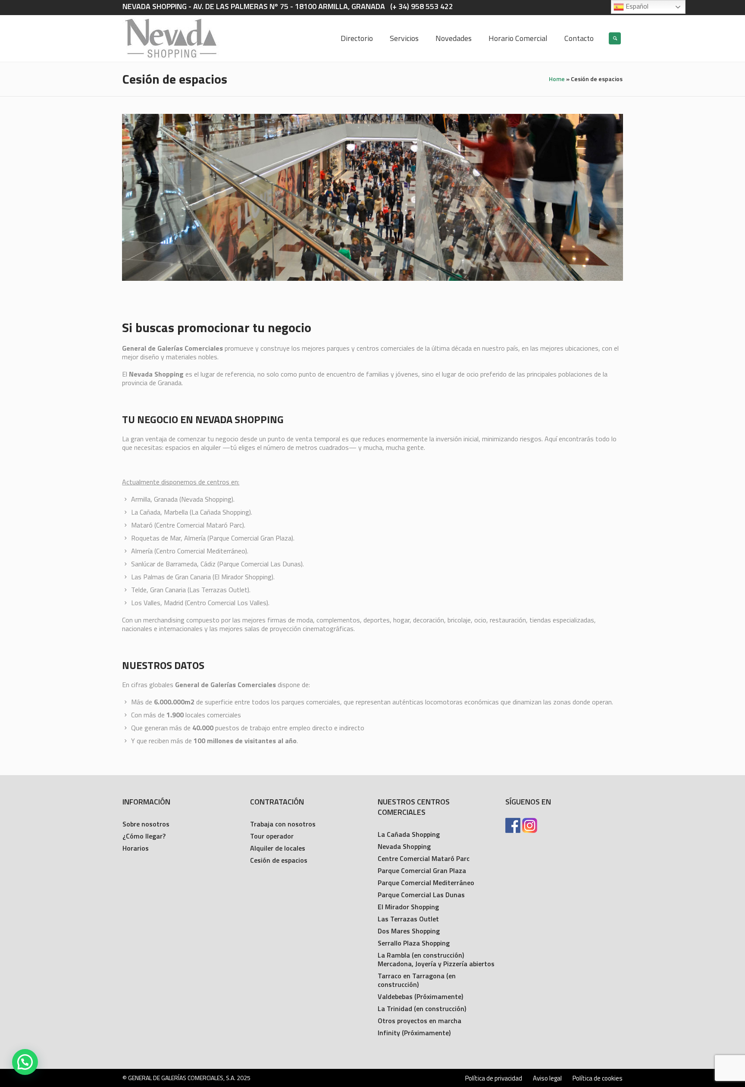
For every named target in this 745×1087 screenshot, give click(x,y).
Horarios (135, 848)
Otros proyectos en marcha (419, 1020)
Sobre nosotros (145, 824)
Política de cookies (598, 1078)
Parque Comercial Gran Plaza (422, 870)
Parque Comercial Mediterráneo (426, 882)
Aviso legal (547, 1078)
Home (557, 78)
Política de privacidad (493, 1078)
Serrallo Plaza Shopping (414, 943)
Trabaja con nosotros (283, 824)
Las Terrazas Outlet (408, 919)
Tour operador (272, 836)
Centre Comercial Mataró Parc (424, 858)
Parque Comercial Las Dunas (421, 894)
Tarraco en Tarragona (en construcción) (417, 980)
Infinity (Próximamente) (414, 1032)
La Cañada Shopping (409, 834)
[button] (25, 1062)
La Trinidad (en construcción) (422, 1008)
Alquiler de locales (277, 848)
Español (636, 6)
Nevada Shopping (404, 846)
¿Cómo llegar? (144, 836)
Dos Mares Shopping (409, 931)
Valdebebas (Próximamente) (420, 996)
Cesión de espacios (278, 860)
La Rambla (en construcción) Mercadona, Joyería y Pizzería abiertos (436, 959)
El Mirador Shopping (408, 907)
